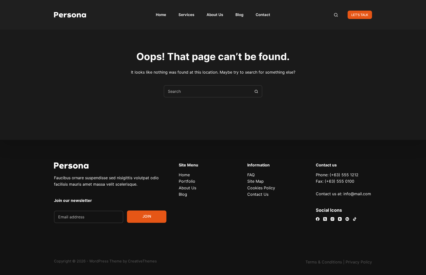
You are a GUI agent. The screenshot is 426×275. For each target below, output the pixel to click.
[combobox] (207, 91)
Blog (239, 14)
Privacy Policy (359, 261)
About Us (215, 14)
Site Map (255, 181)
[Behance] (347, 219)
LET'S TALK (359, 15)
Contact (263, 14)
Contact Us (257, 194)
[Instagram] (332, 219)
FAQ (251, 174)
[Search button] (256, 91)
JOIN (146, 216)
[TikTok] (354, 219)
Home (161, 14)
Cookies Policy (261, 187)
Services (186, 14)
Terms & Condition (322, 261)
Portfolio (187, 181)
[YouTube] (340, 219)
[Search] (336, 15)
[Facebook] (318, 219)
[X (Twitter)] (325, 219)
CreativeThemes (142, 261)
